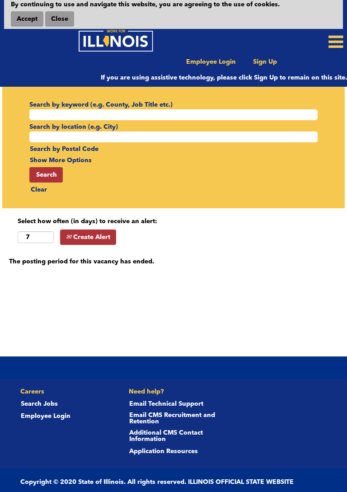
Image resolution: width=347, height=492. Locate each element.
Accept (27, 19)
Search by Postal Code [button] (64, 149)
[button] (289, 42)
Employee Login (211, 62)
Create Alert (90, 237)
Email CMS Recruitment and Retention (172, 418)
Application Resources (163, 451)
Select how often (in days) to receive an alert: (87, 221)
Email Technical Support (166, 404)
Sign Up (265, 62)
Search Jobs (39, 404)
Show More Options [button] (61, 160)
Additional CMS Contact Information (166, 436)
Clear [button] (39, 190)
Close (59, 19)
